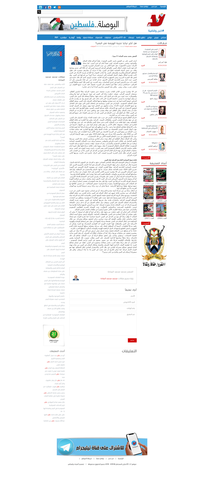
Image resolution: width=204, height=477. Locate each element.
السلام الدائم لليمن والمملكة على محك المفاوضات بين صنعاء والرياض (54, 271)
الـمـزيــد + (145, 158)
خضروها (155, 143)
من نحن (154, 6)
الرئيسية (163, 6)
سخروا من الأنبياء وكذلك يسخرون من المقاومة (151, 109)
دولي (149, 37)
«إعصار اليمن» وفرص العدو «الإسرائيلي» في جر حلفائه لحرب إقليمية (54, 228)
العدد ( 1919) (149, 201)
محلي (163, 37)
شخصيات (98, 37)
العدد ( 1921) (149, 183)
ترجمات (131, 37)
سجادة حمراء (88, 37)
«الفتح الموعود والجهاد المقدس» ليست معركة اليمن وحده (55, 299)
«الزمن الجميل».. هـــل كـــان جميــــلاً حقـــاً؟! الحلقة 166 (150, 93)
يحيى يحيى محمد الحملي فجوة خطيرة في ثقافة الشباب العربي (54, 396)
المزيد (143, 65)
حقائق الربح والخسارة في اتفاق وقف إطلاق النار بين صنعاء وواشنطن (54, 309)
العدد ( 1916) (162, 218)
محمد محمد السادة (131, 46)
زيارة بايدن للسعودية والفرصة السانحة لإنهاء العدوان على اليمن (55, 249)
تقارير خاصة (140, 37)
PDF (56, 37)
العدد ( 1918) (162, 201)
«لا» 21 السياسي (119, 37)
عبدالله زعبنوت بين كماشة (54, 421)
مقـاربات (108, 37)
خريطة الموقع (131, 6)
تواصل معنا (144, 6)
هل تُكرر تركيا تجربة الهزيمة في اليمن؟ (116, 43)
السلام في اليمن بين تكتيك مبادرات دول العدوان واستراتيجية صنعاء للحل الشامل (54, 181)
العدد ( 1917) (149, 218)
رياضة (79, 37)
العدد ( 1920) (162, 183)
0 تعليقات (93, 46)
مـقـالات (162, 43)
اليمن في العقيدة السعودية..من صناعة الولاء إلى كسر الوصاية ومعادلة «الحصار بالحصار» (150, 54)
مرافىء (63, 37)
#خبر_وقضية (156, 30)
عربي (156, 37)
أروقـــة (71, 37)
